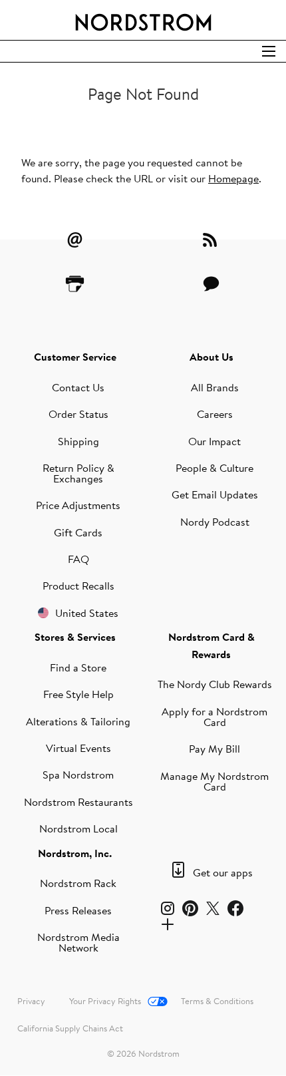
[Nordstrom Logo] (143, 20)
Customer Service (75, 356)
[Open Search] (268, 51)
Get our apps (223, 872)
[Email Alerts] (75, 240)
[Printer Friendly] (75, 283)
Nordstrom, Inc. (75, 853)
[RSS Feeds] (211, 240)
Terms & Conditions (217, 1001)
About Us (211, 356)
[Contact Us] (211, 283)
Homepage (233, 178)
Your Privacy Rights (105, 1001)
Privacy (31, 1001)
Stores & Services (75, 636)
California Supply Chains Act (70, 1028)
